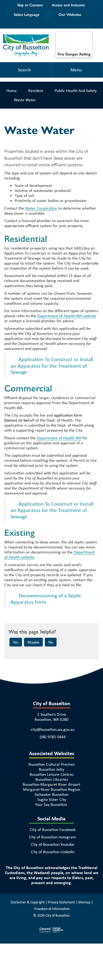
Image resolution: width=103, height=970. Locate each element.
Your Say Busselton (51, 804)
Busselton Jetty (51, 769)
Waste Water (25, 100)
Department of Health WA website (66, 315)
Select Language (26, 14)
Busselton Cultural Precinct (52, 764)
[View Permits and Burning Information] (74, 43)
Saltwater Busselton (51, 794)
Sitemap (84, 902)
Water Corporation (41, 208)
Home (11, 90)
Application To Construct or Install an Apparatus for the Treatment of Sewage (52, 365)
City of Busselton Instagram (52, 837)
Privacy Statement (61, 902)
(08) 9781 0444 (52, 737)
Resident (35, 90)
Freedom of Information (52, 908)
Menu (76, 70)
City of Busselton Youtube (52, 844)
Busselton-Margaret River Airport (51, 784)
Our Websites (70, 14)
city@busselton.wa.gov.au (52, 729)
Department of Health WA (59, 438)
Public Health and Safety (76, 90)
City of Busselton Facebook (53, 829)
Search (24, 70)
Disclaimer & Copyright (28, 902)
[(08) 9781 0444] (90, 14)
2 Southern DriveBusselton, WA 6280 (51, 717)
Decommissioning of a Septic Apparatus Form (46, 599)
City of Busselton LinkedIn (52, 851)
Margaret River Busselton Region (51, 789)
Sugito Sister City (51, 799)
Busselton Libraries (51, 779)
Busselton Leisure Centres (52, 774)
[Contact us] (51, 24)
